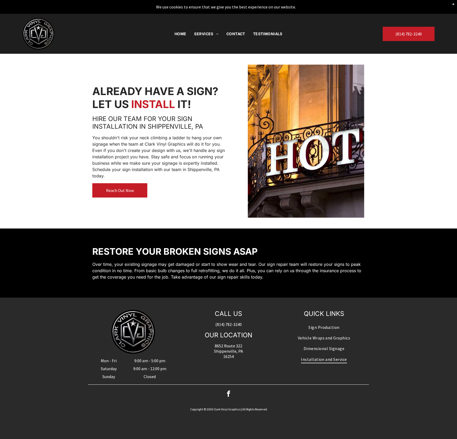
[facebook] (228, 394)
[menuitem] (180, 33)
